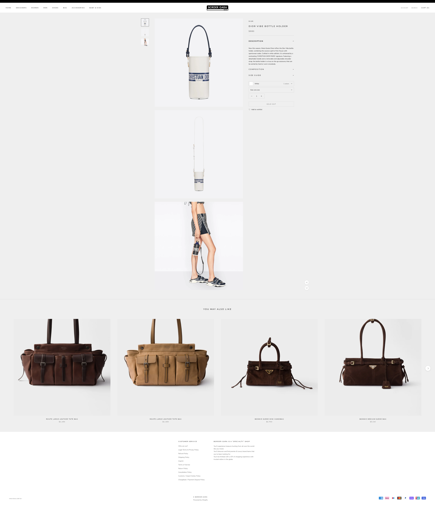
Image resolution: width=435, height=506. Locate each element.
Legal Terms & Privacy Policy (188, 450)
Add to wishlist (256, 109)
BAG (65, 8)
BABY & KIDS (95, 8)
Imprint (180, 461)
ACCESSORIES (78, 8)
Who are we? (183, 446)
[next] (427, 368)
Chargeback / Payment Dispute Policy (191, 480)
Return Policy (183, 468)
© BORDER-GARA (200, 497)
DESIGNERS (21, 8)
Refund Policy (183, 453)
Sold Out (271, 104)
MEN (45, 8)
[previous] (7, 368)
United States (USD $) (15, 498)
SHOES (55, 8)
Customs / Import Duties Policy (189, 476)
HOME (8, 8)
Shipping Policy (183, 457)
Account (404, 8)
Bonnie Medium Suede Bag (373, 419)
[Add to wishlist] (307, 288)
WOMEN (35, 8)
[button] (271, 41)
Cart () (425, 8)
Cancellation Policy (185, 472)
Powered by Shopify (200, 500)
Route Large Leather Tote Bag (62, 419)
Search (414, 8)
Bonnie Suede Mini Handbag (269, 419)
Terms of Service (184, 465)
